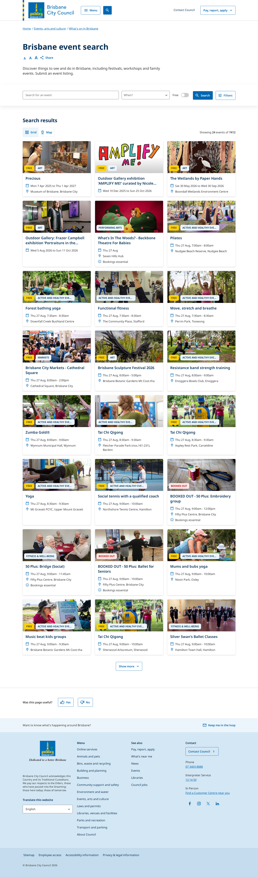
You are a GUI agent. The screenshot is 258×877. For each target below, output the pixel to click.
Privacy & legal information (121, 855)
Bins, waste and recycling (94, 763)
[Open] (166, 95)
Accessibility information (82, 855)
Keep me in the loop (221, 725)
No (88, 702)
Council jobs (139, 785)
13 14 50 (190, 780)
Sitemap (28, 855)
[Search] (107, 10)
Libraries (137, 778)
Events (135, 771)
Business (83, 778)
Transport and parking (92, 827)
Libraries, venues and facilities (97, 813)
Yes (68, 702)
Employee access (50, 855)
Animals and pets (88, 756)
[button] (46, 58)
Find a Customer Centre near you (207, 793)
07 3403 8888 (194, 767)
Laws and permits (89, 806)
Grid (33, 132)
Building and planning (91, 771)
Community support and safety (98, 785)
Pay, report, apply (215, 10)
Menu (93, 10)
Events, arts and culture (93, 799)
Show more (126, 666)
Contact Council (184, 10)
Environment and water (93, 792)
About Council (86, 834)
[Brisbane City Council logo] (48, 10)
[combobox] (140, 95)
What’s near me (141, 756)
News (135, 763)
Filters (228, 95)
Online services (87, 749)
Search (205, 95)
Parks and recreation (91, 820)
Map (49, 132)
